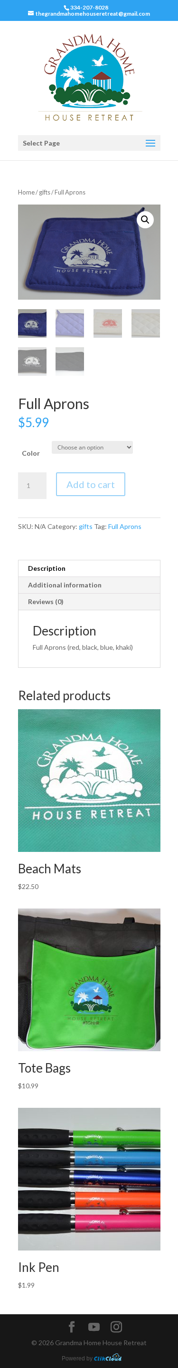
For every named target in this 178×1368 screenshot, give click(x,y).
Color (31, 453)
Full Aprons (124, 526)
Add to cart (90, 484)
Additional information (65, 585)
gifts (44, 192)
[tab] (89, 568)
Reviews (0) (46, 601)
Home (26, 192)
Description (47, 568)
